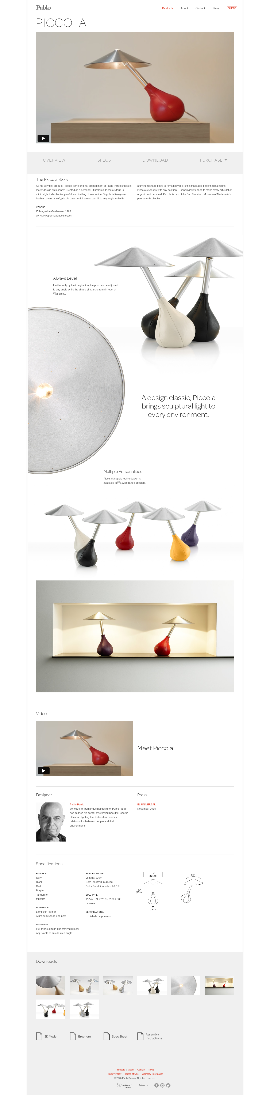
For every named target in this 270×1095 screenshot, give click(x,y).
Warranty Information (152, 1074)
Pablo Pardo (77, 804)
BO (129, 1086)
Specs (104, 160)
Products (167, 8)
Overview (54, 160)
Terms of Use (132, 1074)
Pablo (46, 5)
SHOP (232, 8)
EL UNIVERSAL (146, 804)
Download (155, 160)
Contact (200, 8)
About (184, 8)
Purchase (211, 160)
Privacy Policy (114, 1074)
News (216, 8)
